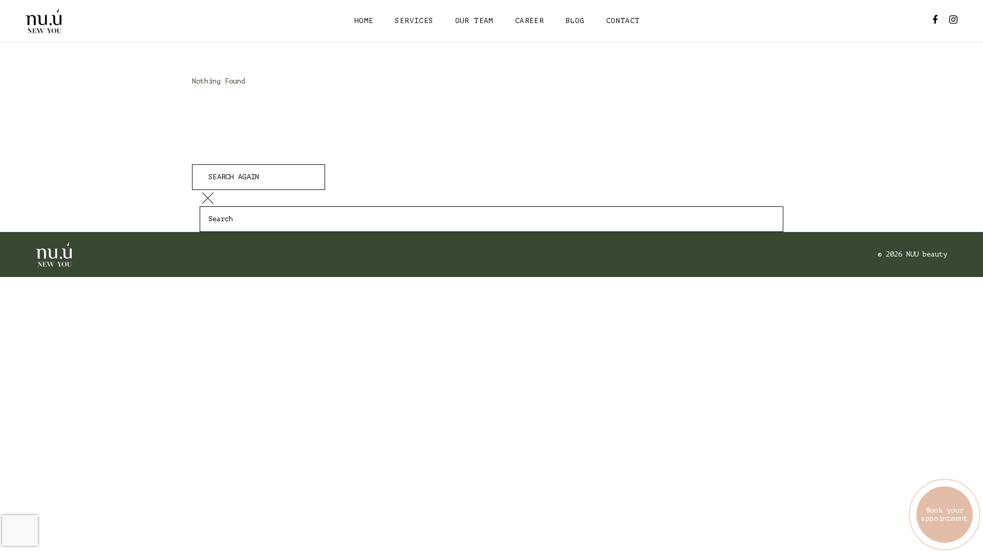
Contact (623, 21)
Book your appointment (944, 514)
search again (233, 177)
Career (529, 21)
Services (414, 21)
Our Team (474, 21)
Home (364, 21)
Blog (575, 21)
